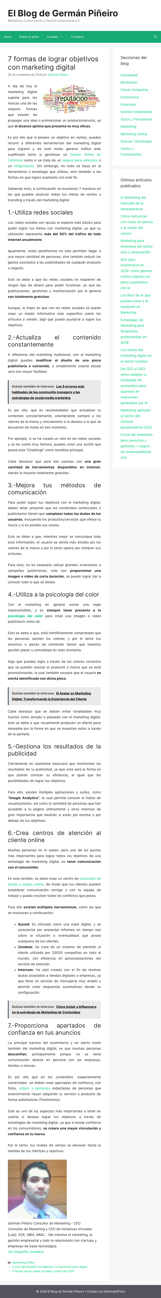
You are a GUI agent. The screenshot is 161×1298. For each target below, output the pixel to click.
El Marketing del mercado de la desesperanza (133, 203)
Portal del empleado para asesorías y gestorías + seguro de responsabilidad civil (137, 446)
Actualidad (129, 75)
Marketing (128, 127)
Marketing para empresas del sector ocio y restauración (137, 246)
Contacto (77, 37)
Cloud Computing (134, 90)
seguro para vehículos (80, 160)
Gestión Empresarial (136, 112)
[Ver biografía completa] (46, 1252)
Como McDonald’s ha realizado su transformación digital (49, 1266)
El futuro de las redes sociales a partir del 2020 (43, 1271)
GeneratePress (114, 1291)
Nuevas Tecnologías (136, 141)
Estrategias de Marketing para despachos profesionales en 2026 (134, 331)
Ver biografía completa (26, 1252)
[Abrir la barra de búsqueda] (155, 37)
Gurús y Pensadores (137, 119)
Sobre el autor (29, 37)
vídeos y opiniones (34, 1088)
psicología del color (25, 616)
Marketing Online (23, 1262)
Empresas (128, 104)
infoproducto (24, 166)
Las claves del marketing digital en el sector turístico (136, 355)
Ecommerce (130, 97)
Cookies (52, 37)
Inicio (7, 37)
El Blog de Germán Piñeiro (63, 13)
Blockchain (129, 82)
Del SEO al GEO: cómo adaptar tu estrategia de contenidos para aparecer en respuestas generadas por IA (134, 386)
